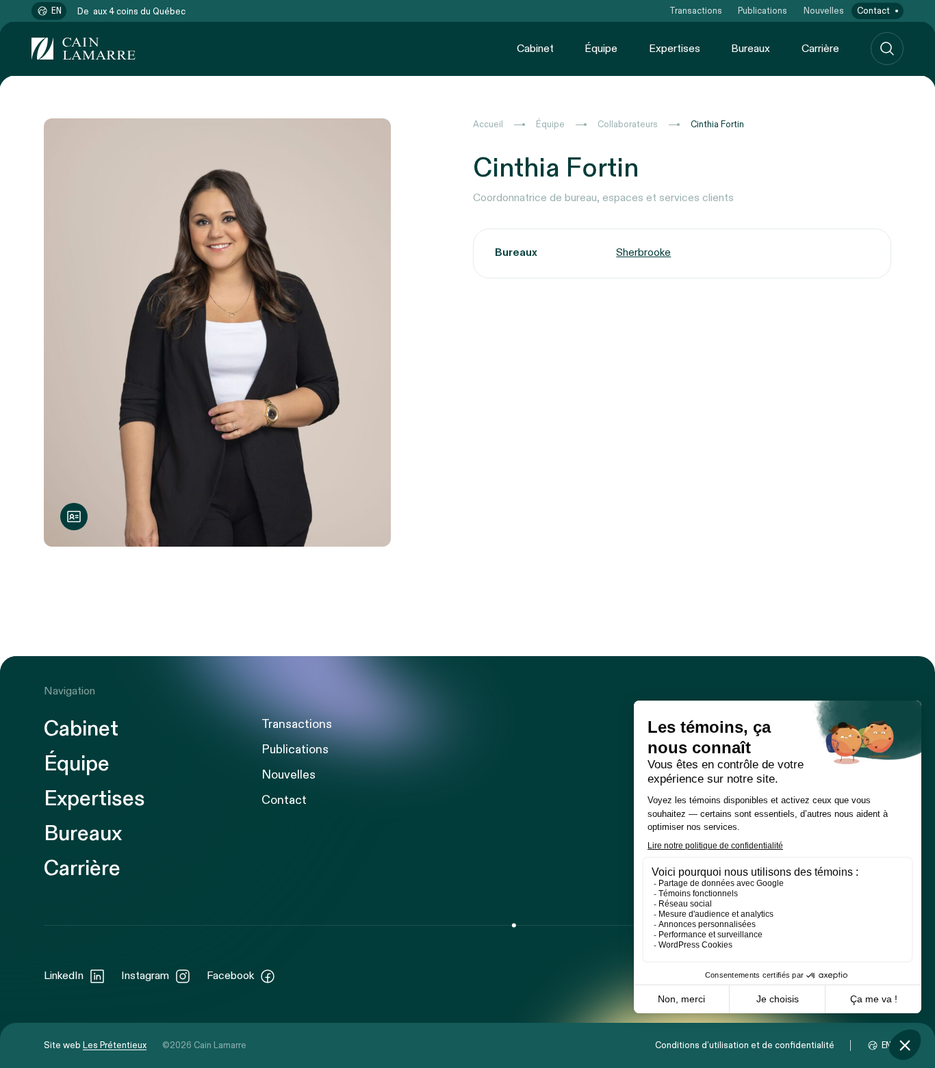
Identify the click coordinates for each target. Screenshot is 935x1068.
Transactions (695, 11)
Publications (762, 11)
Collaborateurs (628, 124)
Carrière (820, 49)
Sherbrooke (643, 253)
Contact (873, 11)
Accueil (488, 124)
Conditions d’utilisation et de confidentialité (744, 1045)
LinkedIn (64, 976)
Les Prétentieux (114, 1045)
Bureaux (750, 49)
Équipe (601, 49)
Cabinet (535, 49)
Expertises (674, 49)
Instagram (145, 976)
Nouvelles (824, 11)
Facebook (230, 976)
